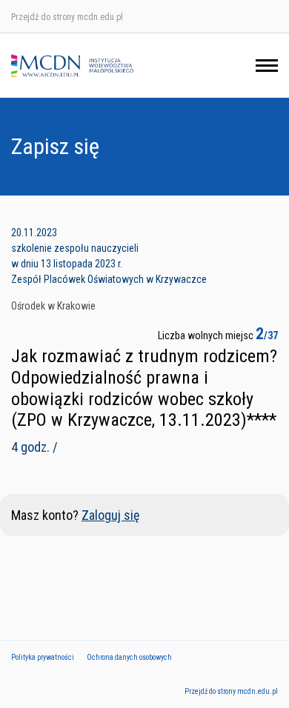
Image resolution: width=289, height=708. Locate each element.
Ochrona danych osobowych (129, 657)
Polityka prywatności (42, 657)
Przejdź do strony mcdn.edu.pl (67, 17)
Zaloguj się (110, 515)
